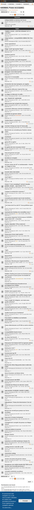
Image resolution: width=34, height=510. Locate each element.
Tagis (16, 296)
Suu (16, 220)
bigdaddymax (19, 397)
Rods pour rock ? (10, 348)
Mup (16, 419)
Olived (16, 460)
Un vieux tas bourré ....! (12, 337)
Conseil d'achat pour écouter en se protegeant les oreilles (16, 284)
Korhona (17, 90)
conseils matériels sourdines (14, 471)
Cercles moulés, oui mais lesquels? (16, 60)
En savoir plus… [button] (7, 507)
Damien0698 (18, 405)
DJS (16, 225)
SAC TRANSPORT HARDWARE (13, 98)
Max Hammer (18, 268)
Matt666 (17, 251)
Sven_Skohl (18, 193)
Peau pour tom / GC (11, 395)
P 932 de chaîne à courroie (13, 429)
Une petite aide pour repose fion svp (16, 89)
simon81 (17, 413)
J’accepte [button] (25, 500)
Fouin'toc (17, 133)
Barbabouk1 (18, 159)
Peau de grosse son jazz (12, 153)
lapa (16, 292)
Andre (16, 173)
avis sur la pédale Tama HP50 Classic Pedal (18, 295)
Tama (16, 308)
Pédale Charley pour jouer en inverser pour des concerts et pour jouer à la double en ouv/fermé (18, 275)
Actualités (13, 24)
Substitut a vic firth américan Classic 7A (17, 441)
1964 (16, 34)
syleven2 (17, 138)
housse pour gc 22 (10, 353)
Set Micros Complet (11, 158)
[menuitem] (4, 1)
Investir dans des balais (12, 172)
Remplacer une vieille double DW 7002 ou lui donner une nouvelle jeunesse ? (18, 465)
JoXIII (16, 143)
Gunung (17, 431)
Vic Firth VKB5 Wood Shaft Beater (15, 244)
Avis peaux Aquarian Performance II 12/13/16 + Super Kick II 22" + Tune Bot (18, 218)
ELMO (16, 122)
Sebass (17, 73)
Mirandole (17, 473)
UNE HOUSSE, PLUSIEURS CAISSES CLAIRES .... (17, 390)
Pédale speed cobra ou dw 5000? (15, 266)
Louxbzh (17, 381)
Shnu (16, 303)
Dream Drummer (19, 436)
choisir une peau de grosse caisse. (15, 459)
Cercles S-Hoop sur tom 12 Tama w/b (16, 126)
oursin (16, 148)
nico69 (17, 154)
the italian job (18, 374)
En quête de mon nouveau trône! (15, 147)
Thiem (16, 321)
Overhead (8, 137)
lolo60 (16, 45)
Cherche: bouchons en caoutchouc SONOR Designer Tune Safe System (18, 71)
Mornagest (18, 21)
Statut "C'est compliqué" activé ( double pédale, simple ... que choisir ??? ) (17, 185)
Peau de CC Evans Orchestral (14, 417)
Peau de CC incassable (12, 77)
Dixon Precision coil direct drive (14, 373)
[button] (23, 15)
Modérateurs (15, 10)
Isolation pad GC (10, 54)
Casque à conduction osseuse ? (15, 191)
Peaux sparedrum (10, 44)
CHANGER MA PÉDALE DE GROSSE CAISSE (16, 385)
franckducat (18, 368)
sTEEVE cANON (18, 262)
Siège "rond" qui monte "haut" (14, 49)
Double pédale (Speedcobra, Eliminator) (17, 239)
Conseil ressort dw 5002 (12, 380)
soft (16, 213)
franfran (17, 167)
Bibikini (17, 61)
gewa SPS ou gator (10, 142)
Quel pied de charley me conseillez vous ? (18, 212)
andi (16, 56)
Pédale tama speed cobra (13, 291)
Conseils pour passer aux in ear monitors (17, 198)
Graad (17, 328)
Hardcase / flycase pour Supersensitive (17, 261)
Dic (16, 442)
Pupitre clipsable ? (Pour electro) (15, 224)
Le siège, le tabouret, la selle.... (14, 94)
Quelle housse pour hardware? (14, 312)
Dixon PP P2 (8, 256)
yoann (17, 287)
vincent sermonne (19, 448)
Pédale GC (8, 229)
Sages (9, 10)
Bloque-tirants (9, 434)
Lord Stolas (18, 187)
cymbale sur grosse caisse (13, 114)
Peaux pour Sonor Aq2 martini (14, 234)
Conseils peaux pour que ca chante (16, 307)
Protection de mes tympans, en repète (17, 84)
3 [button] (18, 14)
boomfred (18, 115)
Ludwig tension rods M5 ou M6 (14, 447)
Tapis (6, 250)
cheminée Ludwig (10, 453)
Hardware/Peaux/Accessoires (12, 8)
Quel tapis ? (8, 177)
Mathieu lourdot (19, 78)
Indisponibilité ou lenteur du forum (15, 20)
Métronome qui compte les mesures (16, 103)
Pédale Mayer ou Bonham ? (13, 120)
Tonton (17, 85)
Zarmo (17, 314)
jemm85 (17, 127)
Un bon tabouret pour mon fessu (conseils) (18, 65)
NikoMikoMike (18, 246)
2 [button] (16, 14)
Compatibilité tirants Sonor (13, 332)
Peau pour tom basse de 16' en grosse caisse (19, 343)
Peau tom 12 (8, 358)
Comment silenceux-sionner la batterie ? (18, 108)
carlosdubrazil (19, 278)
